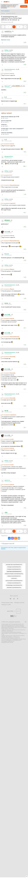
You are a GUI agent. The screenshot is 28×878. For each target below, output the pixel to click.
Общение (3, 13)
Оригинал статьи (5, 39)
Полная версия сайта (7, 602)
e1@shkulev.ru (17, 637)
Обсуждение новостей (10, 13)
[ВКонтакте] (9, 538)
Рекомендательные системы (7, 642)
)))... (8, 231)
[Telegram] (19, 538)
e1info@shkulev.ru (8, 640)
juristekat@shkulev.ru (17, 640)
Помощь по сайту (6, 604)
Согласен (23, 6)
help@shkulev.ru (11, 641)
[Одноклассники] (15, 538)
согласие (11, 6)
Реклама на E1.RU (19, 602)
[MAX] (12, 538)
